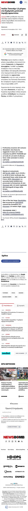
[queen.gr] (8, 471)
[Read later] (26, 35)
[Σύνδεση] (21, 2)
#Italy (24, 206)
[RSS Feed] (21, 441)
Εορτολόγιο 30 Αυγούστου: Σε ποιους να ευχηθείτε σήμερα (12, 313)
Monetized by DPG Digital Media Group (14, 485)
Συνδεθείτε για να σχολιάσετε (11, 261)
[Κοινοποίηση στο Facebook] (5, 42)
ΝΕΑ (16, 296)
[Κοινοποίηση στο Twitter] (8, 42)
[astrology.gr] (19, 471)
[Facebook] (6, 441)
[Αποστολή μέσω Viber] (14, 42)
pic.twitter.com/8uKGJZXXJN (13, 162)
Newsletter (13, 284)
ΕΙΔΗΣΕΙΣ (21, 292)
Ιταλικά (3, 17)
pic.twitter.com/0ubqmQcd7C (13, 214)
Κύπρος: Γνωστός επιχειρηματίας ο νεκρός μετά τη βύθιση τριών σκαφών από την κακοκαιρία (8, 386)
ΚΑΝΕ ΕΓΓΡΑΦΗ (12, 426)
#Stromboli (16, 179)
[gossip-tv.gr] (8, 466)
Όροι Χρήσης (11, 449)
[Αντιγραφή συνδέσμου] (22, 35)
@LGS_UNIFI (10, 173)
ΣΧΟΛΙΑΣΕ (16, 34)
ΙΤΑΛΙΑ (13, 292)
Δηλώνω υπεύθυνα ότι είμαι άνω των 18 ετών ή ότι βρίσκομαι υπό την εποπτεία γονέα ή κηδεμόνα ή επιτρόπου (14, 421)
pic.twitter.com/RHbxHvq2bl (13, 191)
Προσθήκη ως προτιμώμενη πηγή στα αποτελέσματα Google (15, 54)
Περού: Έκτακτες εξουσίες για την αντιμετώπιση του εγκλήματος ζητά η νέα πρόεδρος (12, 338)
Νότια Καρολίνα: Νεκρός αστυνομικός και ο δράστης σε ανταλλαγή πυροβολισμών (13, 346)
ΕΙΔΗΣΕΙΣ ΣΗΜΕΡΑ (7, 296)
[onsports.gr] (19, 466)
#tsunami (6, 185)
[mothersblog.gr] (8, 476)
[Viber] (9, 441)
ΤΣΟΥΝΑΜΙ (5, 292)
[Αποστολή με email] (25, 42)
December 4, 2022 (6, 196)
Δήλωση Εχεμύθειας (20, 449)
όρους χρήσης (4, 417)
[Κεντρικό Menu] (25, 2)
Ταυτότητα (3, 449)
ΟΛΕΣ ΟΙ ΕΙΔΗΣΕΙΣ (20, 353)
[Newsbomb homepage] (8, 2)
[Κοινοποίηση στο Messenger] (11, 42)
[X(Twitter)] (15, 441)
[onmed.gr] (19, 476)
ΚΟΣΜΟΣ (3, 34)
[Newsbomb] (14, 437)
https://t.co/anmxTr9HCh (11, 212)
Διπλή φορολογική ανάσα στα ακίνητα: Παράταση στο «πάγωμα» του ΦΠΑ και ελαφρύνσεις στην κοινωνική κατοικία (12, 329)
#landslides (22, 200)
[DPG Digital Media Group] (14, 457)
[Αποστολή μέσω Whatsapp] (17, 42)
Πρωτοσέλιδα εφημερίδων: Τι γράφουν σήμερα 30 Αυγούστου (12, 320)
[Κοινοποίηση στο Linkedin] (19, 42)
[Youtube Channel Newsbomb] (18, 441)
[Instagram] (12, 441)
